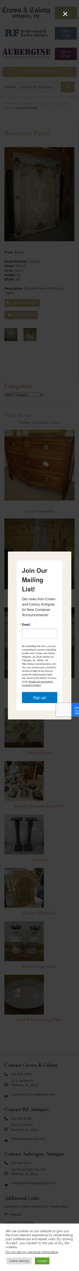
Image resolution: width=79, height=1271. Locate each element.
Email (26, 624)
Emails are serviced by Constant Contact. (37, 683)
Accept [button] (42, 1261)
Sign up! (39, 697)
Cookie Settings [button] (19, 1261)
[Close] (65, 14)
